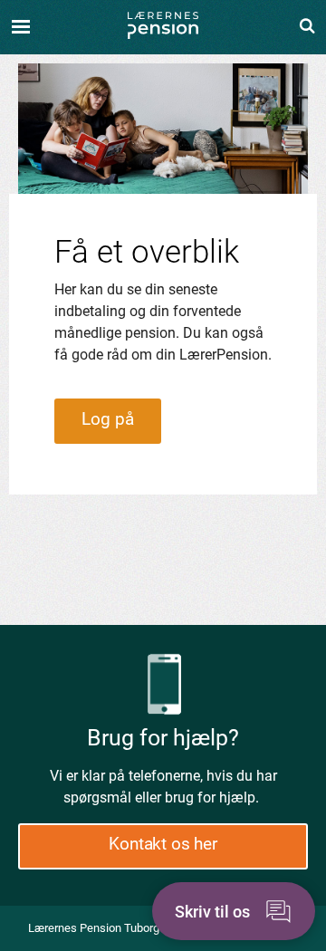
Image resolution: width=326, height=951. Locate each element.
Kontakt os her (162, 843)
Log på (108, 418)
